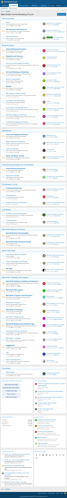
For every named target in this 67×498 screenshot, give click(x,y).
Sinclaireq (54, 305)
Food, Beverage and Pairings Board (55, 262)
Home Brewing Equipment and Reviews (18, 164)
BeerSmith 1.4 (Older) (13, 338)
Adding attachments (51, 346)
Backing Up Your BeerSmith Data (14, 465)
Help (57, 493)
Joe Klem (55, 66)
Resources (46, 5)
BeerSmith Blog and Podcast (13, 229)
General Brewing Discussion (16, 49)
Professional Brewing (14, 188)
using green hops (51, 135)
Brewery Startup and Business (16, 202)
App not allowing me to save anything (56, 303)
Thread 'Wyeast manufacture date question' (51, 391)
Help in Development (13, 360)
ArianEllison (56, 197)
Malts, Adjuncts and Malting (15, 142)
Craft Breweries (11, 220)
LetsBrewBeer (56, 88)
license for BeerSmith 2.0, (52, 310)
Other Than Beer (8, 250)
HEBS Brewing (50, 196)
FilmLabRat (56, 103)
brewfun (55, 340)
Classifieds (6, 368)
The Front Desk (8, 18)
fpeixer (58, 312)
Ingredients (6, 131)
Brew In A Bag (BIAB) (13, 79)
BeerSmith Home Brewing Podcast (18, 242)
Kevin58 (56, 144)
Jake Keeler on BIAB (51, 80)
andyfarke (60, 298)
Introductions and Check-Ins (16, 29)
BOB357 (56, 171)
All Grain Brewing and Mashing (17, 72)
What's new (24, 5)
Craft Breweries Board (52, 221)
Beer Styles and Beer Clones (15, 93)
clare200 (55, 117)
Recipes (8, 86)
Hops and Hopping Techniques (17, 134)
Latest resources (7, 451)
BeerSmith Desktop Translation (16, 331)
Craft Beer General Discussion (16, 213)
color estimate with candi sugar (54, 339)
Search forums (13, 8)
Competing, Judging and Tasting (17, 122)
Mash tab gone (50, 296)
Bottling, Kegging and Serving (16, 115)
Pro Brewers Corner (10, 184)
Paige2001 (55, 178)
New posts (5, 8)
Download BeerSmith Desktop (11, 388)
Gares (57, 291)
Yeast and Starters (12, 149)
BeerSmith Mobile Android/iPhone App (20, 324)
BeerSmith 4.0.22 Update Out (54, 23)
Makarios (61, 348)
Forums (14, 5)
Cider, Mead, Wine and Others (16, 254)
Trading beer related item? (53, 373)
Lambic (48, 101)
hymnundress (56, 124)
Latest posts (39, 417)
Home (6, 5)
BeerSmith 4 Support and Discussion (19, 295)
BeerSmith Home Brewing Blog (17, 233)
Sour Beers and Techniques (15, 101)
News (8, 22)
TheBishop (56, 355)
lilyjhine (54, 374)
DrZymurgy (56, 257)
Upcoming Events (12, 36)
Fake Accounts (50, 360)
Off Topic (9, 269)
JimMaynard (57, 81)
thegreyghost (57, 96)
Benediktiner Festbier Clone (53, 94)
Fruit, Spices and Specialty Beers (17, 108)
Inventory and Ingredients (53, 283)
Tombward (56, 110)
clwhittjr (56, 137)
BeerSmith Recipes (11, 397)
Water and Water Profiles (15, 156)
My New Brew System (52, 169)
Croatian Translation (51, 332)
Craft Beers (6, 209)
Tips (7, 352)
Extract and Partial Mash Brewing (17, 63)
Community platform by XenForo (33, 496)
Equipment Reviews (12, 176)
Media (35, 5)
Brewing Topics (8, 45)
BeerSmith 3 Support (13, 303)
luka (54, 58)
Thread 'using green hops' (45, 409)
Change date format (51, 57)
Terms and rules (42, 493)
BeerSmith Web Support (14, 290)
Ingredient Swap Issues (52, 50)
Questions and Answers (14, 56)
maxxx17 (56, 271)
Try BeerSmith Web (11, 391)
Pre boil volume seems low (53, 65)
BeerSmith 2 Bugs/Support (15, 317)
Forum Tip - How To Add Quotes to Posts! (16, 460)
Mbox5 (60, 326)
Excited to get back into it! (53, 30)
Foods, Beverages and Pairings (16, 262)
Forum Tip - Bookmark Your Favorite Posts (17, 454)
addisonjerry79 (62, 32)
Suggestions (10, 345)
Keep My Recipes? (43, 443)
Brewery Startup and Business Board (55, 202)
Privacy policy (51, 493)
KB (54, 74)
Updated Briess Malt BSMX (53, 353)
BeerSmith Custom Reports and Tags (15, 482)
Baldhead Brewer (57, 319)
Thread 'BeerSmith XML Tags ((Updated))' (50, 397)
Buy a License (11, 394)
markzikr (55, 190)
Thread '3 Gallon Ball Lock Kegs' (47, 403)
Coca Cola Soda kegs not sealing (54, 115)
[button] (29, 5)
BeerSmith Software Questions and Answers (22, 281)
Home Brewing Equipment (15, 168)
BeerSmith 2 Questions (14, 310)
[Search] (64, 5)
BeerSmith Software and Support (15, 277)
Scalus (54, 151)
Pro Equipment (11, 195)
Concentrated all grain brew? (53, 73)
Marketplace (10, 372)
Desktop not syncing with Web (54, 290)
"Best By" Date (50, 149)
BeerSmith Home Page (11, 384)
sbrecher (59, 284)
